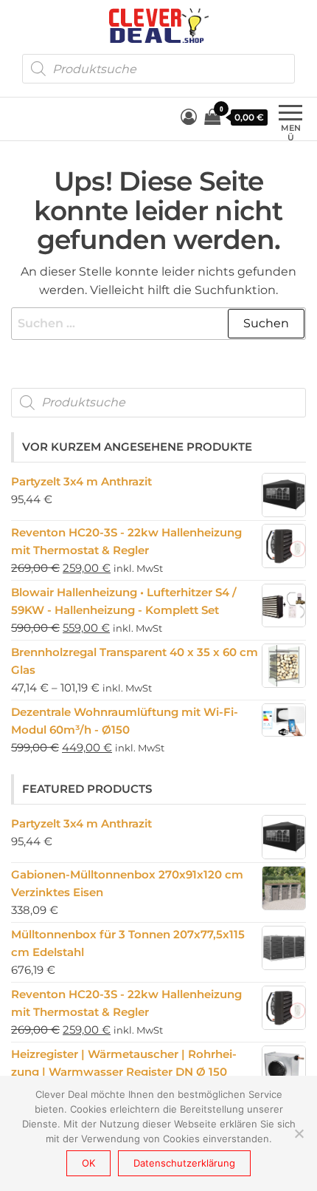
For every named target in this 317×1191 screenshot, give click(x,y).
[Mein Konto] (189, 117)
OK (88, 1163)
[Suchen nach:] (158, 323)
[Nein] (298, 1133)
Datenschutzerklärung (184, 1163)
